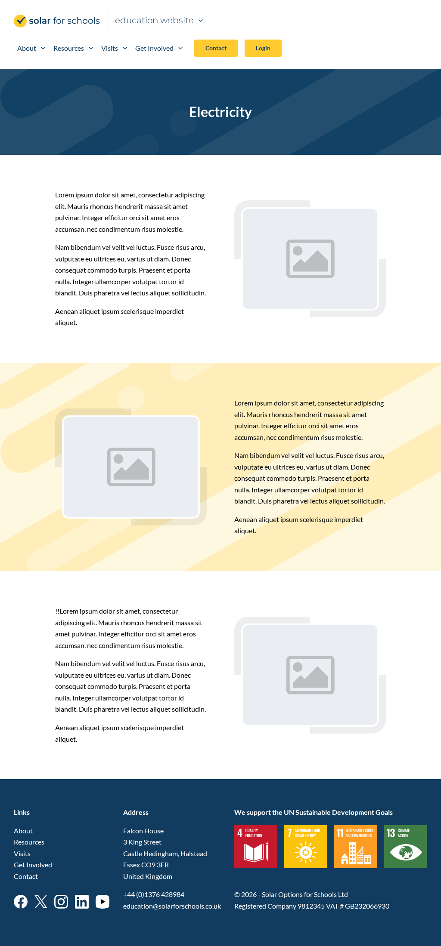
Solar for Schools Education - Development (57, 21)
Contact (216, 48)
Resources (68, 48)
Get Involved (154, 48)
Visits (109, 48)
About (26, 48)
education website (154, 20)
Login (263, 48)
